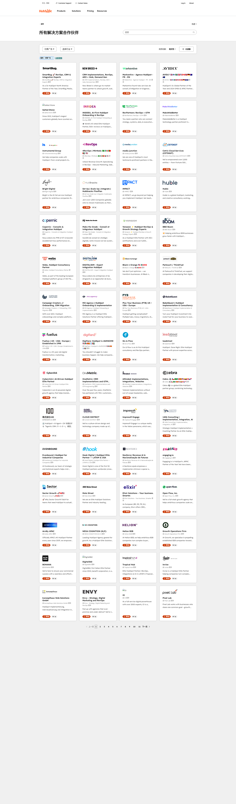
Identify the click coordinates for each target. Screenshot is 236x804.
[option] (48, 49)
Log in (183, 3)
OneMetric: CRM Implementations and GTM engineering (95, 380)
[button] (194, 24)
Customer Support (64, 3)
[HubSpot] (45, 11)
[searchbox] (160, 32)
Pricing (90, 11)
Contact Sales (83, 3)
